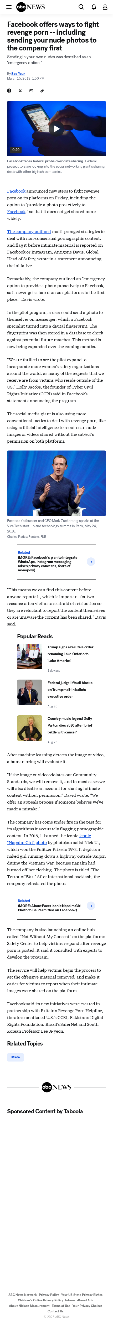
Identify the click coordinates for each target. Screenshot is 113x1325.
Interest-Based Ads (79, 1300)
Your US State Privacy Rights (81, 1295)
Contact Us (56, 1311)
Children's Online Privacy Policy (40, 1300)
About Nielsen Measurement (29, 1306)
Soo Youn (18, 73)
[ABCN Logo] (30, 7)
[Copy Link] (42, 91)
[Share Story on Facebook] (9, 91)
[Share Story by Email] (31, 91)
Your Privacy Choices (87, 1306)
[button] (9, 7)
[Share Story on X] (20, 91)
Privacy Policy (49, 1295)
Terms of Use (61, 1306)
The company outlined (29, 231)
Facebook (16, 191)
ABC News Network (22, 1295)
